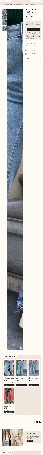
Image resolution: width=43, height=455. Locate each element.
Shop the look (30, 440)
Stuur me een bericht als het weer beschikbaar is (33, 29)
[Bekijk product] (9, 368)
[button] (21, 1)
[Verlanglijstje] (38, 1)
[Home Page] (4, 1)
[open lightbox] (21, 348)
